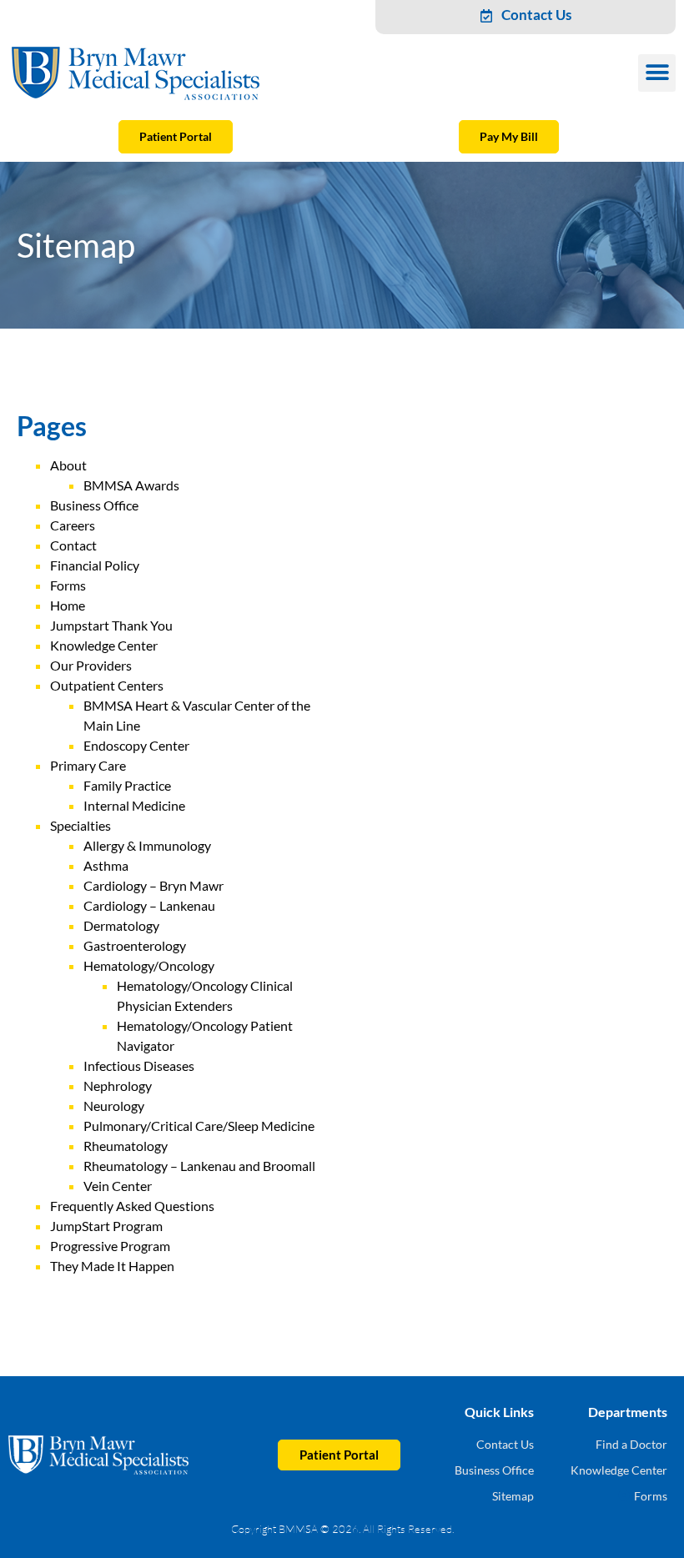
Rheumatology (125, 1145)
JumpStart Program (106, 1226)
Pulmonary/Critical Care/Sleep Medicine (198, 1125)
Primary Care (88, 765)
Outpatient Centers (106, 685)
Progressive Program (110, 1246)
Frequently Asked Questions (132, 1206)
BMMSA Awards (131, 485)
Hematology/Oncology (148, 965)
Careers (72, 525)
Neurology (113, 1105)
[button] (657, 73)
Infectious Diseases (138, 1065)
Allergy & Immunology (147, 845)
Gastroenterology (134, 945)
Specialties (80, 825)
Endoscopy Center (136, 745)
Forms (68, 585)
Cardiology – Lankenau (149, 905)
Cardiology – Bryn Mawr (153, 885)
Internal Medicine (134, 805)
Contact (73, 545)
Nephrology (117, 1085)
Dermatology (121, 925)
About (68, 465)
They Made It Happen (112, 1266)
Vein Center (117, 1186)
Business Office (94, 505)
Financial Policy (94, 565)
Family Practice (127, 785)
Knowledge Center (104, 645)
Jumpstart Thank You (111, 625)
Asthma (105, 865)
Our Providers (91, 665)
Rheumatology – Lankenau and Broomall (199, 1166)
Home (67, 605)
